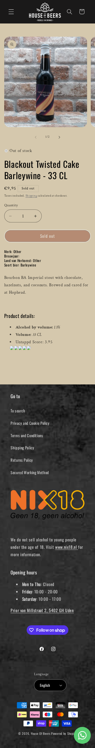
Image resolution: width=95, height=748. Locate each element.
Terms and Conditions (27, 435)
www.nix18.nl (66, 547)
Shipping (31, 196)
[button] (11, 12)
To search (18, 410)
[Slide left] (35, 137)
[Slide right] (59, 137)
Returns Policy (22, 460)
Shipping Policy (22, 447)
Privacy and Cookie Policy (30, 423)
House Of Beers (40, 733)
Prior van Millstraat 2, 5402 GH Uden (42, 610)
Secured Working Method (30, 472)
